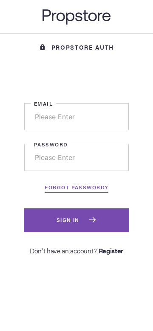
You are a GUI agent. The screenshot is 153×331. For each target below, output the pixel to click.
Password (51, 144)
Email (43, 103)
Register (111, 250)
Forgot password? (76, 187)
